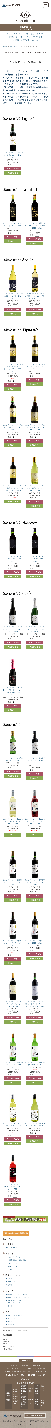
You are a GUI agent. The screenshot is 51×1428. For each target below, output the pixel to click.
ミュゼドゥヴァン (14, 1257)
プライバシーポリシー (13, 1368)
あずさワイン (12, 1279)
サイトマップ (41, 1371)
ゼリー (10, 1321)
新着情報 (25, 1365)
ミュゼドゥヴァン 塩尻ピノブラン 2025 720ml (13, 1125)
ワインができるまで (34, 37)
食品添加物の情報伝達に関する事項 (18, 1371)
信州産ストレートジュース (17, 1294)
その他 (10, 1269)
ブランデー (11, 1318)
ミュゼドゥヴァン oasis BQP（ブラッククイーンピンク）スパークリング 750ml (13, 691)
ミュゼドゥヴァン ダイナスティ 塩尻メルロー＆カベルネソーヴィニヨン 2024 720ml (13, 367)
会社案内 (36, 1365)
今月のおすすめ (13, 1247)
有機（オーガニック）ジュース (19, 1297)
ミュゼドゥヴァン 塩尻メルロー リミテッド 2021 (13, 225)
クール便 (10, 1324)
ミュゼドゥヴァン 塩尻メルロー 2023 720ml (35, 942)
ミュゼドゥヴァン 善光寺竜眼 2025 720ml (35, 1064)
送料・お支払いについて (35, 34)
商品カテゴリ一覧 (13, 34)
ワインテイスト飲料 (15, 1315)
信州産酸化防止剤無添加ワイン (19, 1260)
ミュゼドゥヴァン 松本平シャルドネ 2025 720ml (35, 1125)
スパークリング (13, 1266)
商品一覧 (12, 47)
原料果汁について (15, 37)
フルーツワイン (13, 1263)
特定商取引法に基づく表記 (36, 1368)
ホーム (5, 47)
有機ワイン (11, 1282)
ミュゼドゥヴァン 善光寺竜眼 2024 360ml (13, 759)
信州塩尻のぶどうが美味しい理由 (25, 40)
